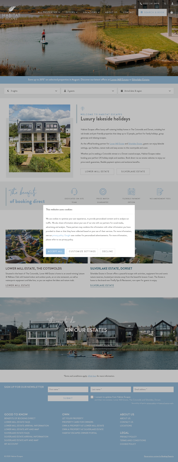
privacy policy (57, 235)
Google (67, 235)
